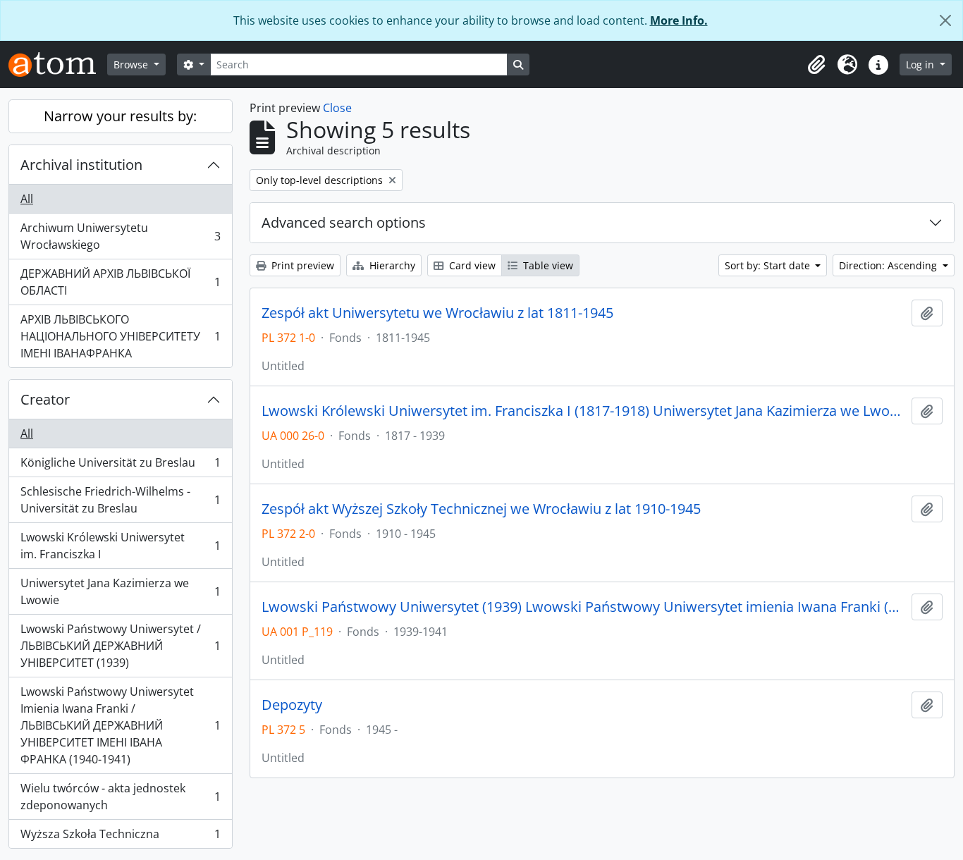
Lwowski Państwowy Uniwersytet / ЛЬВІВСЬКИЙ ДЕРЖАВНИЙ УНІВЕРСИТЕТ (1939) (120, 645)
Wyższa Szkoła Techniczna (120, 837)
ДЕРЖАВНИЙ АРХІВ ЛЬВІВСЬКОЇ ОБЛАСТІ (120, 282)
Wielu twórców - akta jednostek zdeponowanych (120, 796)
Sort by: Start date (769, 265)
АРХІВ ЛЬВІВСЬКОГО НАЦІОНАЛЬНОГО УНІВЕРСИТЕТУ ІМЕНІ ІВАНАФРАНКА (120, 336)
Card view (471, 265)
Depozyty (292, 704)
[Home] (57, 64)
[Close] (945, 20)
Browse (132, 64)
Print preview (301, 265)
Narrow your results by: (120, 115)
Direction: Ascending (889, 265)
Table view (546, 265)
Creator (45, 399)
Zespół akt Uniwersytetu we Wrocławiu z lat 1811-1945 (437, 313)
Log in (921, 64)
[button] (816, 64)
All (26, 199)
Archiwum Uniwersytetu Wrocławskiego (120, 236)
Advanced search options (344, 222)
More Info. (679, 20)
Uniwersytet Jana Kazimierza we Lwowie (120, 591)
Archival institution (81, 164)
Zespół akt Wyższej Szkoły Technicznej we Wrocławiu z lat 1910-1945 (481, 508)
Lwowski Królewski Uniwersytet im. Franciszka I (120, 545)
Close (337, 108)
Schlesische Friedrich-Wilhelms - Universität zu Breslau (120, 500)
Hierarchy (391, 265)
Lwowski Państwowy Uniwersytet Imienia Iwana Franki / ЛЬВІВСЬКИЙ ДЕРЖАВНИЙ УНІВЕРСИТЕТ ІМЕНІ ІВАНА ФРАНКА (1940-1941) (120, 725)
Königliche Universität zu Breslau (120, 466)
